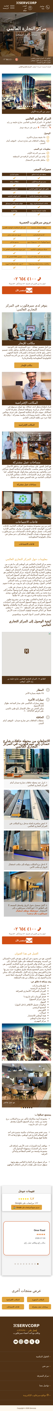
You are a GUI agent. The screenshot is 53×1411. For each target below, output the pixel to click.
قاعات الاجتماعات (13, 1307)
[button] (26, 651)
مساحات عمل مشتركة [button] (26, 484)
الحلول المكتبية (42, 1356)
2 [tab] (35, 1264)
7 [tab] (20, 1264)
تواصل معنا (44, 1385)
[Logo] (26, 2)
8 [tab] (18, 1264)
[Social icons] (37, 1341)
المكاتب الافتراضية (13, 1299)
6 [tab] (23, 1264)
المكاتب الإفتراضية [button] (26, 424)
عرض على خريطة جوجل (29, 127)
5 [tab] (26, 1264)
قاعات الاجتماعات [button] (26, 543)
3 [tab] (32, 1264)
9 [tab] (15, 1264)
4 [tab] (29, 1264)
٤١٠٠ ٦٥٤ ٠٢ (8, 59)
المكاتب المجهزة (38, 1299)
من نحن (45, 1365)
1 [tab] (37, 1264)
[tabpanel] (26, 1238)
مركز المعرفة (43, 1375)
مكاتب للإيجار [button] (26, 365)
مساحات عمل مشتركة (40, 1307)
